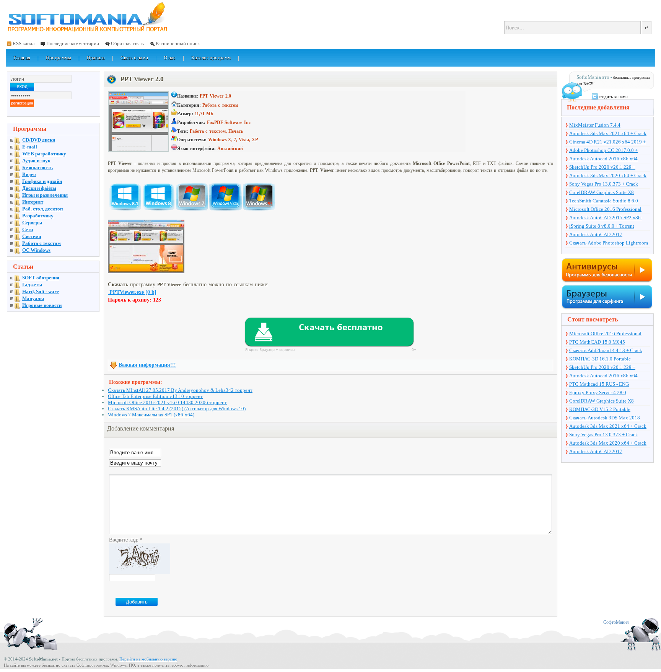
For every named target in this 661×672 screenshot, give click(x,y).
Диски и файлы (39, 188)
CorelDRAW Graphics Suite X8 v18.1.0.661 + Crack (601, 192)
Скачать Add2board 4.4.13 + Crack (605, 350)
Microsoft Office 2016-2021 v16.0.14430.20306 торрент (167, 402)
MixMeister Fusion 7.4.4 (594, 125)
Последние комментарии (72, 43)
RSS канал (23, 43)
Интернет (32, 202)
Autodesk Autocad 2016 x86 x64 (603, 158)
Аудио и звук (36, 160)
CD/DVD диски (38, 140)
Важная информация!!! (147, 365)
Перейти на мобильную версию (148, 659)
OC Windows (36, 250)
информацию (196, 665)
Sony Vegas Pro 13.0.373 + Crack (603, 184)
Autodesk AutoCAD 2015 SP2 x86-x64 (605, 218)
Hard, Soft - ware (40, 291)
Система (31, 236)
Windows (118, 665)
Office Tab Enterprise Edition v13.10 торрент (155, 396)
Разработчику (38, 216)
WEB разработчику (44, 154)
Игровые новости (42, 305)
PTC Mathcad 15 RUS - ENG (599, 384)
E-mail (29, 147)
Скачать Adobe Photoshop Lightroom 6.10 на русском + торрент (608, 243)
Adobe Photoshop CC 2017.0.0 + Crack (603, 150)
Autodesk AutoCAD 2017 (595, 234)
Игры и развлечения (45, 195)
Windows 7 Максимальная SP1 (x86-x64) (151, 415)
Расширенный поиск (178, 43)
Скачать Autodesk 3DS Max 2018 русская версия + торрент (604, 418)
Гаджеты (32, 284)
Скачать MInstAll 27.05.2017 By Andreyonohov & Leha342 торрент (180, 390)
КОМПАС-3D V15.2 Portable (599, 409)
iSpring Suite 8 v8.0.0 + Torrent (601, 226)
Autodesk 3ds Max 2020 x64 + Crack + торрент (607, 176)
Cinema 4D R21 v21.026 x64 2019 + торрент (607, 142)
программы (97, 665)
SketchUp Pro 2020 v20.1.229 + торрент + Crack (602, 167)
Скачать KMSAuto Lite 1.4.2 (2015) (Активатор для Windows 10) (177, 408)
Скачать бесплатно (341, 327)
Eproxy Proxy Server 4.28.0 (597, 392)
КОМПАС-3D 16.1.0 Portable (600, 359)
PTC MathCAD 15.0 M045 (597, 342)
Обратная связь (127, 43)
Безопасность (37, 167)
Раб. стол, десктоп (42, 209)
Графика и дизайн (42, 181)
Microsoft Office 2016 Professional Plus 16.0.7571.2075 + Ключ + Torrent (609, 209)
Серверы (32, 222)
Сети (27, 229)
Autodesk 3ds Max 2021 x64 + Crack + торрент (607, 133)
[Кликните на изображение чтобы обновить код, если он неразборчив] (139, 572)
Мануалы (33, 298)
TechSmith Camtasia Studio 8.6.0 (603, 201)
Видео (29, 174)
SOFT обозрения (40, 278)
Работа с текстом (41, 243)
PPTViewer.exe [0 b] (132, 292)
